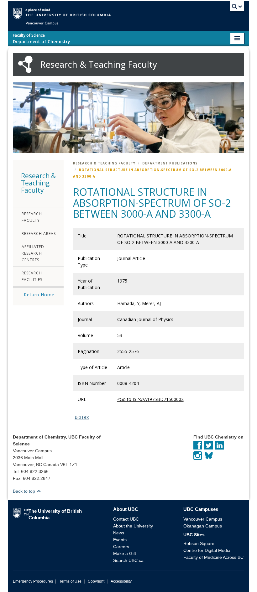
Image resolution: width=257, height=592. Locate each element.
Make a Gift (124, 553)
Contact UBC (126, 519)
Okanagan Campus (202, 525)
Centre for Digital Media (206, 550)
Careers (121, 546)
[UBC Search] (237, 8)
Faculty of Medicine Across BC (213, 557)
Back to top (24, 491)
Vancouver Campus (202, 519)
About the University (133, 525)
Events (120, 539)
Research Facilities (32, 276)
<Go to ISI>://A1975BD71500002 (150, 399)
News (118, 532)
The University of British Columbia (138, 13)
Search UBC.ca (128, 560)
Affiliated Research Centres (33, 253)
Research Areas (39, 233)
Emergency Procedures (33, 581)
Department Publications (169, 163)
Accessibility (121, 581)
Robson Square (198, 543)
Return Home (39, 295)
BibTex (82, 417)
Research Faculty (32, 217)
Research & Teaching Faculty (104, 163)
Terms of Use (70, 581)
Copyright (96, 581)
